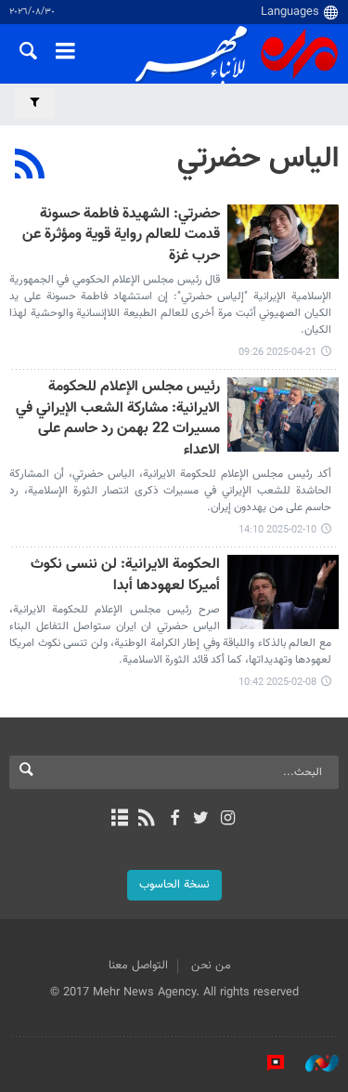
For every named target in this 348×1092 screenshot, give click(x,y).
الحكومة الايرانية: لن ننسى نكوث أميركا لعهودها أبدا (125, 576)
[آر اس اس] (147, 820)
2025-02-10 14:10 (277, 530)
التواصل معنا (138, 965)
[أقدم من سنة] (283, 241)
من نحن (211, 965)
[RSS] (30, 166)
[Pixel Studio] (266, 1063)
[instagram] (227, 820)
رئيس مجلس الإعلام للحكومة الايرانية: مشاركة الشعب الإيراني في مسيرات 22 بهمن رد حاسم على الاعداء (118, 419)
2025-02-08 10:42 (277, 683)
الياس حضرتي (258, 159)
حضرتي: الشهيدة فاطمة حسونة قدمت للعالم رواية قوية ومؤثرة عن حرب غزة (121, 236)
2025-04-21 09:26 (277, 353)
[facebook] (174, 820)
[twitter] (201, 820)
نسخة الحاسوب (174, 884)
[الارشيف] (120, 820)
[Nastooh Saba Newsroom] (313, 1063)
